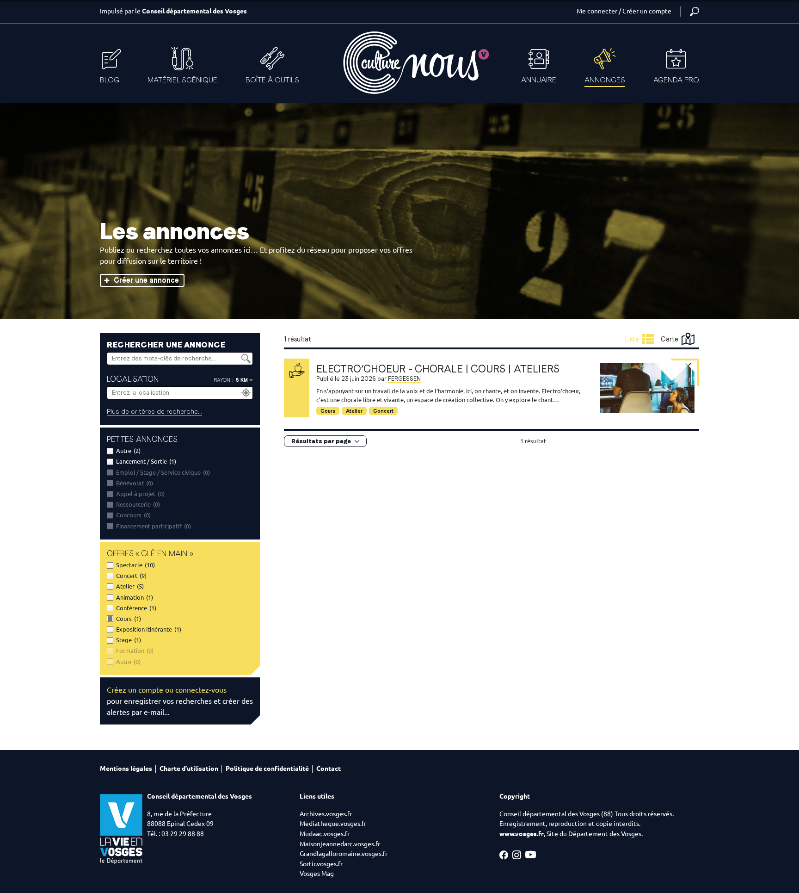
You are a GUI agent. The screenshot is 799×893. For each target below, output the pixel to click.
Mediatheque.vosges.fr (333, 823)
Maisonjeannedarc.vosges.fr (340, 844)
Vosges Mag (317, 873)
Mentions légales (126, 768)
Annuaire (538, 79)
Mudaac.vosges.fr (325, 833)
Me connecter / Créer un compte (624, 11)
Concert (383, 411)
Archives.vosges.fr (326, 814)
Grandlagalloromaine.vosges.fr (343, 853)
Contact (328, 768)
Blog (109, 79)
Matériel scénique (182, 79)
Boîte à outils (272, 79)
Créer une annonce (146, 280)
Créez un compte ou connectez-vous (167, 690)
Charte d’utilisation (189, 768)
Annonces (604, 79)
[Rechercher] (694, 11)
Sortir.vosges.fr (321, 864)
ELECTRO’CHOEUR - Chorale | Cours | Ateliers (437, 369)
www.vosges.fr (521, 833)
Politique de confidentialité (267, 768)
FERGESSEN (404, 378)
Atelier (354, 411)
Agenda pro (676, 79)
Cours (327, 411)
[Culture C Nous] (415, 62)
